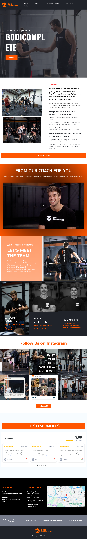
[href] (66, 496)
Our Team (69, 3)
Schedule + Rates (53, 3)
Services (37, 3)
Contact (26, 6)
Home (26, 3)
